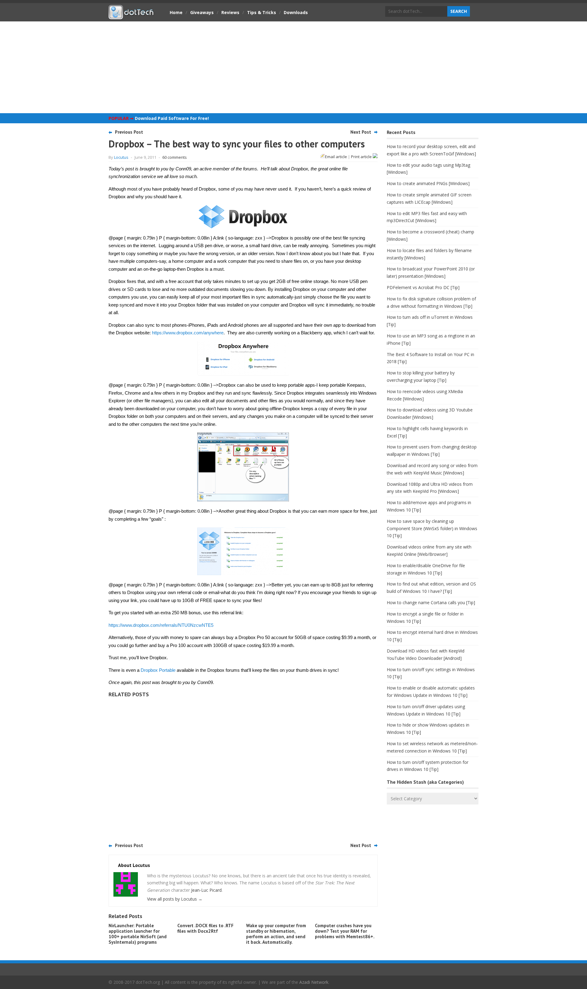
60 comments (174, 157)
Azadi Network (313, 982)
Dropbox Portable (158, 670)
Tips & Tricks (261, 12)
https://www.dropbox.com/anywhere (187, 332)
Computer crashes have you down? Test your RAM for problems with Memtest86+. (345, 931)
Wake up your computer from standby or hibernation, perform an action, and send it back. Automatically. (276, 934)
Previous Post (129, 132)
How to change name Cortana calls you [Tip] (431, 602)
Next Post (360, 132)
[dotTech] (131, 16)
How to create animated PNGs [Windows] (428, 183)
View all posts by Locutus (174, 899)
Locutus (121, 157)
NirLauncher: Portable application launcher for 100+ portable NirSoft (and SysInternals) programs (138, 934)
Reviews (230, 12)
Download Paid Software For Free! (172, 118)
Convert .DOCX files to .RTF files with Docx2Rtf (205, 928)
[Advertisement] (293, 67)
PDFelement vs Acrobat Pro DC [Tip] (423, 287)
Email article (336, 156)
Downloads (296, 12)
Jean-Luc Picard (206, 890)
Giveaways (202, 12)
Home (176, 12)
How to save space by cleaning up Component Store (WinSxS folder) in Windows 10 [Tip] (432, 528)
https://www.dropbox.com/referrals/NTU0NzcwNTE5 (161, 625)
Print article (362, 156)
